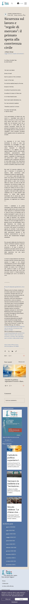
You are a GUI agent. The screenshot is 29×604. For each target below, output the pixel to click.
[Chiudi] (27, 592)
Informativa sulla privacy (17, 595)
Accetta (21, 599)
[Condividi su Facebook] (5, 351)
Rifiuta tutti (7, 599)
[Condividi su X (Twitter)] (8, 351)
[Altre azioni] (24, 14)
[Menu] (25, 3)
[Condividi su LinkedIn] (12, 351)
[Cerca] (12, 3)
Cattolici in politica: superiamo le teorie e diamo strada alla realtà (14, 380)
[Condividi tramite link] (16, 351)
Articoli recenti (6, 590)
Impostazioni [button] (14, 602)
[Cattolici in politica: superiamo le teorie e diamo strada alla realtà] (14, 371)
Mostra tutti (22, 362)
